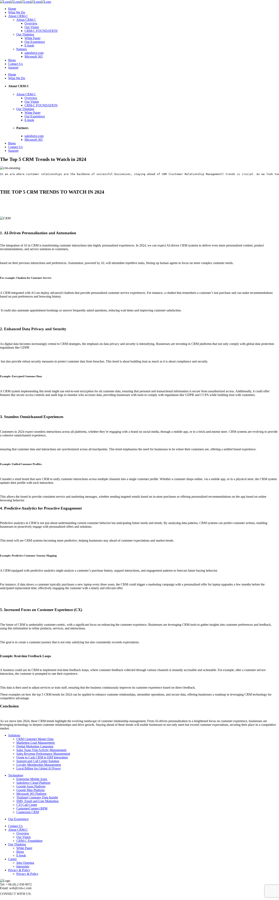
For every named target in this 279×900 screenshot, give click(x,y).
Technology (15, 775)
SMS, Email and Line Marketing (37, 801)
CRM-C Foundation (29, 840)
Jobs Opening (25, 862)
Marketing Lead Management (35, 742)
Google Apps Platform (30, 786)
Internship (22, 866)
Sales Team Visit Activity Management (41, 750)
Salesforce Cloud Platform (33, 782)
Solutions (14, 735)
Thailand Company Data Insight (37, 797)
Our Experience (18, 819)
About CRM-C (18, 829)
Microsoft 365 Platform (31, 793)
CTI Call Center (26, 804)
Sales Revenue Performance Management (43, 753)
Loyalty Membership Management (38, 764)
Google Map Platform (30, 790)
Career (12, 859)
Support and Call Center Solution (37, 761)
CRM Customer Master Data (35, 739)
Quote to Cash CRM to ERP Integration (42, 757)
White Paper (24, 848)
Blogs (20, 851)
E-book (21, 855)
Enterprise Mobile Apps (32, 779)
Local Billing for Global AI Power (38, 768)
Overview (22, 833)
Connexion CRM (27, 812)
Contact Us (15, 826)
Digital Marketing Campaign (34, 746)
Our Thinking (17, 844)
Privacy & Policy (19, 870)
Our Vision (23, 837)
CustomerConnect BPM (31, 808)
